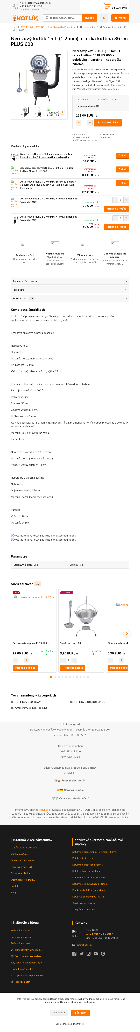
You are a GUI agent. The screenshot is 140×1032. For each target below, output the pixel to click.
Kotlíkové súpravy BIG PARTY (88, 896)
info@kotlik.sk (84, 945)
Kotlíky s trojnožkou (83, 858)
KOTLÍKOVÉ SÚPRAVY (28, 702)
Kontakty (15, 886)
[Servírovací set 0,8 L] (81, 615)
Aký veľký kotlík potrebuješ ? (26, 962)
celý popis (113, 89)
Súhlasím (80, 1012)
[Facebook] (76, 954)
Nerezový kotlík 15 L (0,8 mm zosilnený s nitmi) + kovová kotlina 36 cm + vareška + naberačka (47, 156)
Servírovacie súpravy (83, 903)
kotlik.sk (43, 810)
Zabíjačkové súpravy (83, 909)
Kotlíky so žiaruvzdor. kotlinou (88, 877)
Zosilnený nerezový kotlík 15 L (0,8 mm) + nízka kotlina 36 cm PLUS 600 (46, 169)
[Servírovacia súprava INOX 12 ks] (34, 615)
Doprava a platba (20, 873)
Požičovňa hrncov (20, 943)
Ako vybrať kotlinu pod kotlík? (27, 975)
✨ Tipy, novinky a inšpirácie (26, 949)
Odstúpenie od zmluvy (23, 879)
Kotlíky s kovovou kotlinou (86, 871)
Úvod (13, 27)
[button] (51, 677)
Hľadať (89, 17)
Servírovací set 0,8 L (71, 643)
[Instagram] (90, 954)
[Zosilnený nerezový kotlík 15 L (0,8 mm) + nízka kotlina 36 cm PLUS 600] (15, 171)
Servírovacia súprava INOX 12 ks (30, 643)
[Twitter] (83, 954)
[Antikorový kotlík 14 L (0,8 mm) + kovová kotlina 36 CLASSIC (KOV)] (15, 220)
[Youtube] (97, 954)
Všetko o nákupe (20, 854)
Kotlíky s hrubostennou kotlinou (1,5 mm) (94, 852)
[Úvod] (25, 18)
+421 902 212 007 (31, 6)
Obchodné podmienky (22, 860)
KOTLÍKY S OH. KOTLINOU (33, 27)
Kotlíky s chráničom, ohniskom (88, 890)
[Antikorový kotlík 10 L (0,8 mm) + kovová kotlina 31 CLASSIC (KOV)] (15, 202)
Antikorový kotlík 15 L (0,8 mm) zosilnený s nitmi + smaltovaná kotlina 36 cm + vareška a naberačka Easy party (48, 185)
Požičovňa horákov (21, 937)
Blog (13, 892)
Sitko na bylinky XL (118, 643)
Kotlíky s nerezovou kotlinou (87, 864)
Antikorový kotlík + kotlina (62, 27)
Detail (123, 155)
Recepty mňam (22, 981)
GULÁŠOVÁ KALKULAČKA (25, 847)
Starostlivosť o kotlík (22, 969)
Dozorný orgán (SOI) (22, 867)
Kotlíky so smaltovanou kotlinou (89, 884)
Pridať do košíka (108, 122)
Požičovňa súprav (20, 930)
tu (83, 1024)
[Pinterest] (103, 954)
